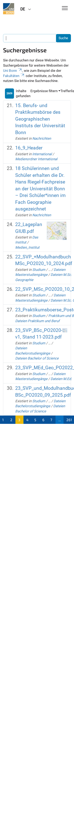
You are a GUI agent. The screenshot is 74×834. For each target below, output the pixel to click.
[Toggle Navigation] (65, 8)
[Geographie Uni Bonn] (8, 8)
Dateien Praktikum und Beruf (37, 321)
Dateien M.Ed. (61, 379)
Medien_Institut (27, 247)
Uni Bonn (10, 70)
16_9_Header (29, 148)
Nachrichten (41, 138)
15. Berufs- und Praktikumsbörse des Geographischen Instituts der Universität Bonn (40, 119)
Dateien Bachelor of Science (37, 358)
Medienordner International (36, 159)
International (42, 154)
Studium (38, 270)
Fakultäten (11, 76)
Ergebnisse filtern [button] (44, 91)
